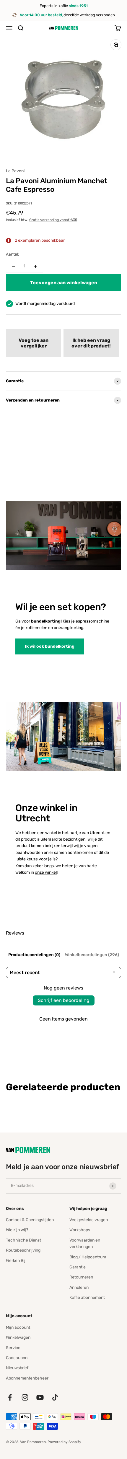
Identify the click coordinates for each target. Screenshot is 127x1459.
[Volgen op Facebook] (10, 1397)
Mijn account (18, 1327)
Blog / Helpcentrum (87, 1257)
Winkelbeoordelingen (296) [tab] (92, 954)
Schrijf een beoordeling (63, 1000)
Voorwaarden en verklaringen (84, 1243)
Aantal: (12, 254)
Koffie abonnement (87, 1297)
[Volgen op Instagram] (25, 1397)
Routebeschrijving (23, 1250)
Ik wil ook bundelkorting (49, 646)
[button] (33, 343)
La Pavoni (15, 170)
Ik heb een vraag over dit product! (91, 343)
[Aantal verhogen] (35, 266)
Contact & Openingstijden (30, 1219)
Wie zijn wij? (17, 1229)
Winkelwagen (18, 1337)
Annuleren (79, 1287)
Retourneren (81, 1277)
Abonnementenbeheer (27, 1378)
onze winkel (46, 872)
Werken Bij (15, 1260)
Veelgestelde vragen (88, 1219)
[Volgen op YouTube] (40, 1397)
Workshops (79, 1229)
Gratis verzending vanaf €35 (53, 220)
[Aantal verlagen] (13, 266)
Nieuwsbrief (17, 1367)
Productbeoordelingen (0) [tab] (34, 954)
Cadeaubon (16, 1357)
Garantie (77, 1267)
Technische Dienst (23, 1240)
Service (13, 1347)
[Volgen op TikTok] (55, 1397)
